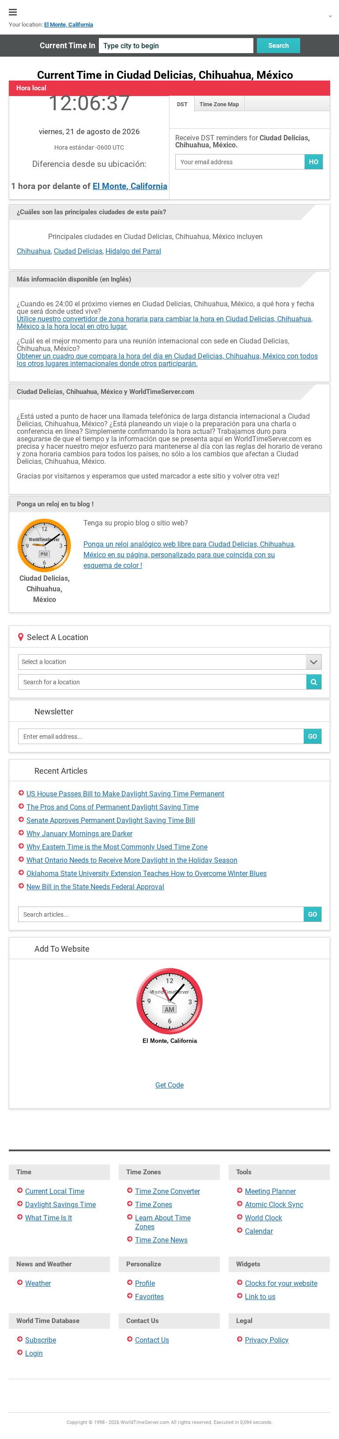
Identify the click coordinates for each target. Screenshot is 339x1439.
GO (312, 737)
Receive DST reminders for (242, 142)
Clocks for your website (281, 1283)
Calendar (259, 1231)
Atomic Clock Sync (274, 1204)
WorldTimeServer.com (169, 12)
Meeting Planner (270, 1191)
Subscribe (40, 1340)
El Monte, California (130, 186)
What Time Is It (48, 1218)
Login (34, 1353)
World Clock (263, 1218)
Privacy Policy (267, 1340)
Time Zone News (161, 1240)
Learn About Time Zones (163, 1222)
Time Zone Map (219, 104)
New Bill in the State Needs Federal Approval (95, 887)
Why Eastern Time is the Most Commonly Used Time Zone (116, 847)
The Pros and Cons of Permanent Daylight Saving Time (112, 807)
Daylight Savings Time (60, 1204)
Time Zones (153, 1204)
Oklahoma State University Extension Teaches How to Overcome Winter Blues (146, 873)
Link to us (260, 1296)
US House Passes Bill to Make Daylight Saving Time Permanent (125, 794)
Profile (145, 1283)
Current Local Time (54, 1191)
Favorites (149, 1296)
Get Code (169, 1085)
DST (182, 104)
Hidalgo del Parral (133, 251)
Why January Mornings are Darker (79, 833)
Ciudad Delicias (78, 251)
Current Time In (67, 45)
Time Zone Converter (167, 1191)
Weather (38, 1283)
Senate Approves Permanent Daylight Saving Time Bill (110, 820)
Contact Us (152, 1340)
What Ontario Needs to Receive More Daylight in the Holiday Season (131, 860)
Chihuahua (34, 251)
